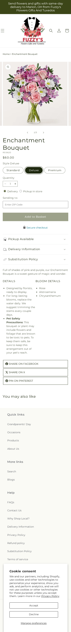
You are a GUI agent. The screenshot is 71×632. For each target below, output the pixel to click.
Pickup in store (32, 191)
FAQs (10, 502)
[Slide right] (44, 133)
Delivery (13, 191)
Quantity (8, 177)
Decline (34, 614)
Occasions (13, 432)
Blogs (11, 479)
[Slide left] (27, 133)
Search (11, 471)
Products (13, 440)
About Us (13, 448)
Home (6, 54)
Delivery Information (20, 526)
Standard (13, 170)
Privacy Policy (50, 596)
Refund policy (16, 543)
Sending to (15, 198)
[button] (51, 31)
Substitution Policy (19, 551)
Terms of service (17, 559)
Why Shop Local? (18, 518)
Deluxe (34, 170)
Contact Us (14, 510)
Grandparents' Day (19, 424)
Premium (55, 170)
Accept (33, 605)
